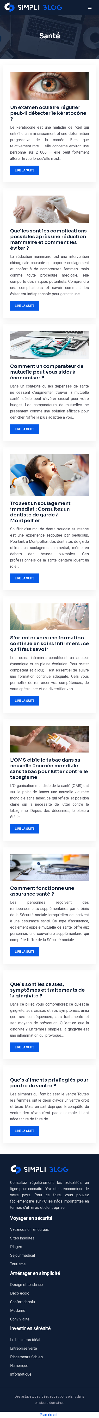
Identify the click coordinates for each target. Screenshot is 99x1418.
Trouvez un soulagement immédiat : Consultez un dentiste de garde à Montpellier (40, 512)
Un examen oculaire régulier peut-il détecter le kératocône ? (48, 113)
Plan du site (50, 1414)
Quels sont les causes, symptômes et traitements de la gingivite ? (47, 990)
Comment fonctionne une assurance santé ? (42, 891)
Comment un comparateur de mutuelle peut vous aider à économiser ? (47, 372)
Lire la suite (24, 170)
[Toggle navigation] (90, 7)
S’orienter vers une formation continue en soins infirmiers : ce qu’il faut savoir (49, 643)
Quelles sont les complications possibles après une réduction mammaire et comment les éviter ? (48, 239)
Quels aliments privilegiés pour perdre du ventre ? (49, 1083)
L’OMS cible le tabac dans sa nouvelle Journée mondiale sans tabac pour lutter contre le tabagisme (49, 768)
